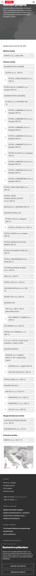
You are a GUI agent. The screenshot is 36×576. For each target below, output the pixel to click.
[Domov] (9, 2)
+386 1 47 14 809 (8, 500)
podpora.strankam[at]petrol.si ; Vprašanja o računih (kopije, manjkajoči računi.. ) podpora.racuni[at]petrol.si (16, 515)
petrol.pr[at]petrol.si (9, 534)
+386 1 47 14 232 (8, 497)
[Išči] (33, 2)
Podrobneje (6, 558)
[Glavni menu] (2, 2)
